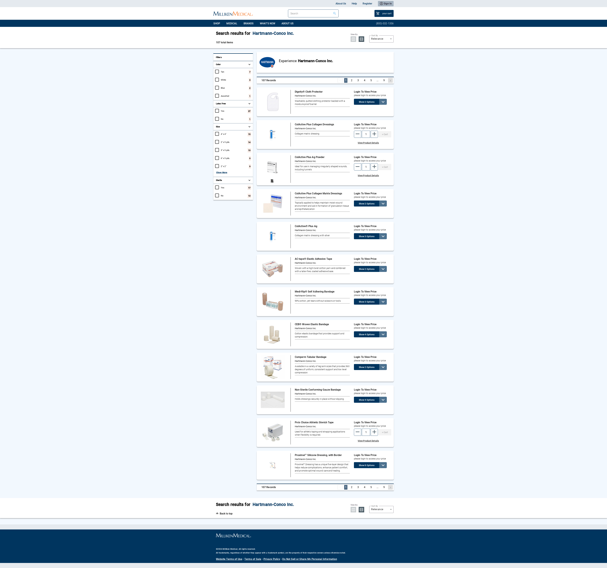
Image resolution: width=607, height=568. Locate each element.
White (223, 80)
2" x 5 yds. (225, 142)
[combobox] (381, 39)
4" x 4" (223, 134)
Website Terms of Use (229, 559)
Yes (222, 111)
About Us (341, 3)
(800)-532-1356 (385, 23)
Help (354, 3)
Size (218, 126)
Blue (223, 88)
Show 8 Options (366, 465)
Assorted (225, 96)
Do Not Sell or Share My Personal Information (309, 559)
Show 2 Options (366, 102)
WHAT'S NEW (267, 23)
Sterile (219, 180)
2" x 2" (223, 166)
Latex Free (221, 103)
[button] (357, 134)
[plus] (374, 134)
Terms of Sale (252, 559)
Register (367, 3)
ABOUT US (288, 23)
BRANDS (249, 23)
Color (218, 64)
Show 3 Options (366, 236)
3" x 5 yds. (225, 150)
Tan (222, 72)
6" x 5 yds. (225, 158)
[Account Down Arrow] (383, 102)
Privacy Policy (272, 559)
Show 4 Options (366, 334)
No (222, 119)
